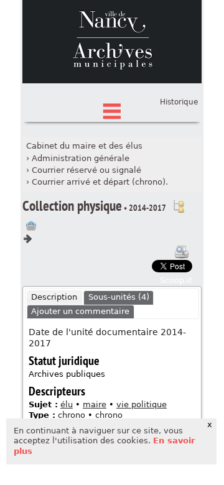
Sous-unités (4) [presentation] (118, 297)
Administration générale (80, 158)
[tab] (54, 297)
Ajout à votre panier (31, 225)
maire (94, 404)
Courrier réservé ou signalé (86, 170)
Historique (179, 102)
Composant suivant (27, 239)
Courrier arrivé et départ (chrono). (100, 182)
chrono (71, 415)
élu (66, 404)
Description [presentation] (54, 297)
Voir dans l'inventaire (178, 206)
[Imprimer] (181, 251)
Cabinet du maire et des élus (84, 145)
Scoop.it (176, 280)
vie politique (141, 404)
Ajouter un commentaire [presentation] (80, 311)
